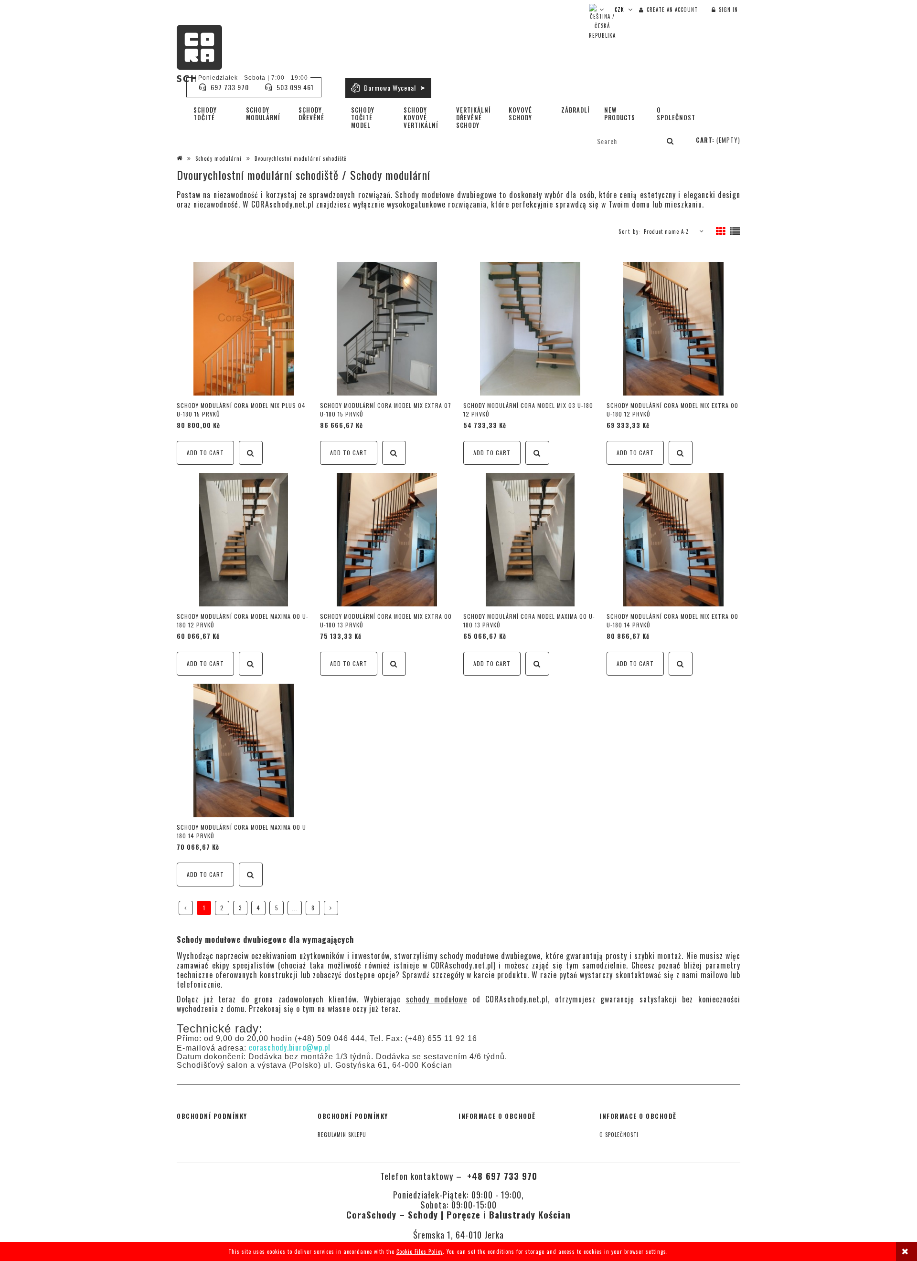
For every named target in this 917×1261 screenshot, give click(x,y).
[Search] (671, 141)
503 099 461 (295, 87)
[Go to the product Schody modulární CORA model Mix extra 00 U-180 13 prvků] (387, 539)
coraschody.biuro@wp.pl (290, 1047)
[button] (251, 453)
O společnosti (619, 1134)
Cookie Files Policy (419, 1251)
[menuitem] (212, 113)
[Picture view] (721, 231)
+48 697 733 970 (500, 1175)
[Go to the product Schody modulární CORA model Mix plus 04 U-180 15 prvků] (243, 328)
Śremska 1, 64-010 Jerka (458, 1234)
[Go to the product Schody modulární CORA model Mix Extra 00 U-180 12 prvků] (673, 328)
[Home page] (199, 53)
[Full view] (735, 231)
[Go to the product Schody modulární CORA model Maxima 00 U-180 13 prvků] (530, 539)
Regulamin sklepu (342, 1134)
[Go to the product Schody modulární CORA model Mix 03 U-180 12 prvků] (530, 328)
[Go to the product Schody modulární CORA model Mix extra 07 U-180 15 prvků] (387, 328)
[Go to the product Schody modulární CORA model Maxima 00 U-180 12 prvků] (243, 539)
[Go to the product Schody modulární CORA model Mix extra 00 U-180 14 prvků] (673, 539)
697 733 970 (230, 87)
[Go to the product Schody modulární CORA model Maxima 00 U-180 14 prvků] (243, 750)
